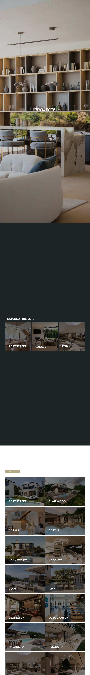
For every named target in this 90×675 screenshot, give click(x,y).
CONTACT (59, 5)
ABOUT (35, 5)
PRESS (53, 5)
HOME (30, 5)
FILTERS (12, 471)
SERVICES (40, 5)
